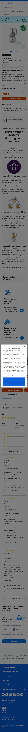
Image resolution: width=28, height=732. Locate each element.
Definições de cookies (13, 376)
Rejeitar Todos (13, 380)
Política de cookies (20, 371)
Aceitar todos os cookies (13, 384)
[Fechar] (24, 346)
